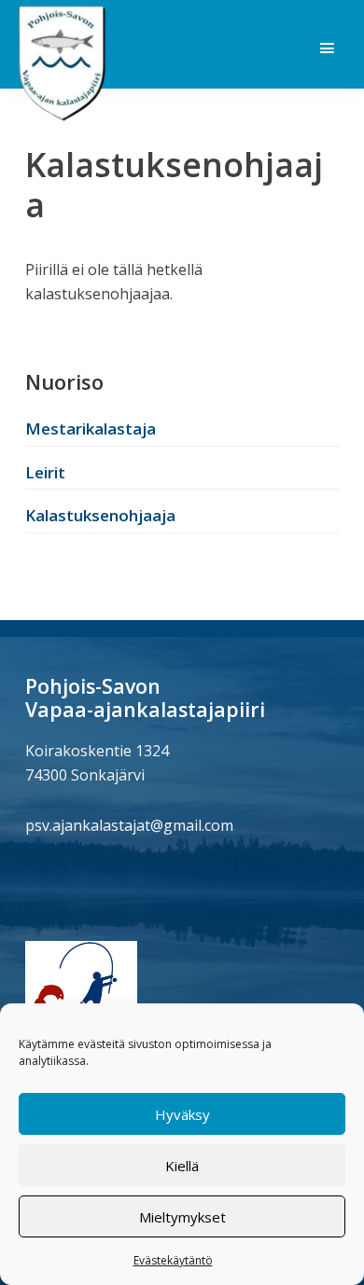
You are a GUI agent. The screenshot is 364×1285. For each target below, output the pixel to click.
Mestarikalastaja (90, 428)
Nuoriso (64, 381)
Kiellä (182, 1165)
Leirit (45, 472)
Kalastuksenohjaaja (100, 515)
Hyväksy (182, 1114)
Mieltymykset (182, 1217)
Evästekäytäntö (173, 1260)
